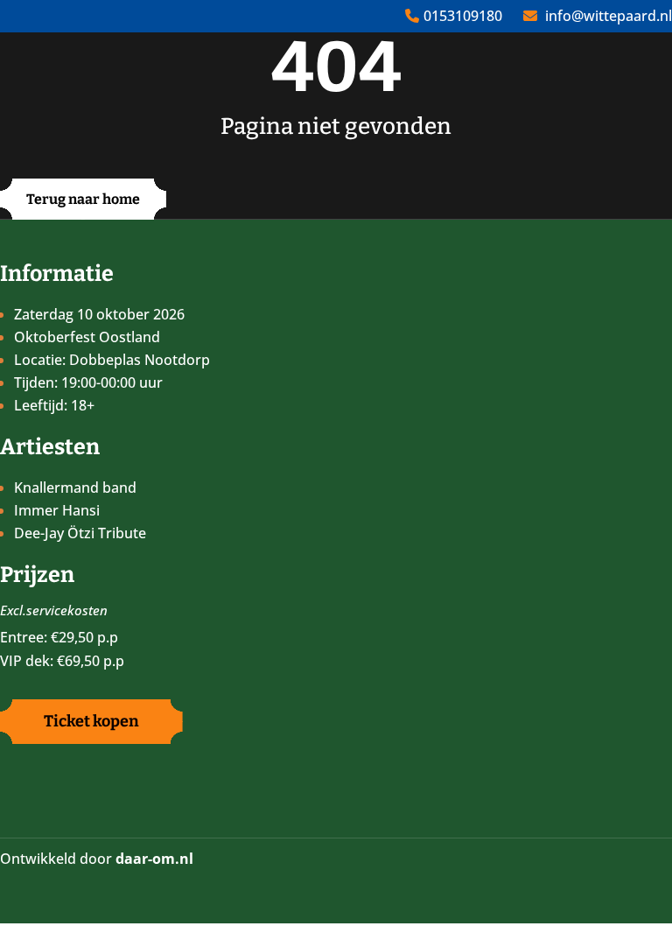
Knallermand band (75, 487)
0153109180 (463, 15)
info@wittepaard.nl (608, 15)
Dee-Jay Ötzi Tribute (80, 533)
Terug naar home (83, 199)
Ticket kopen (91, 721)
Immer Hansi (57, 510)
